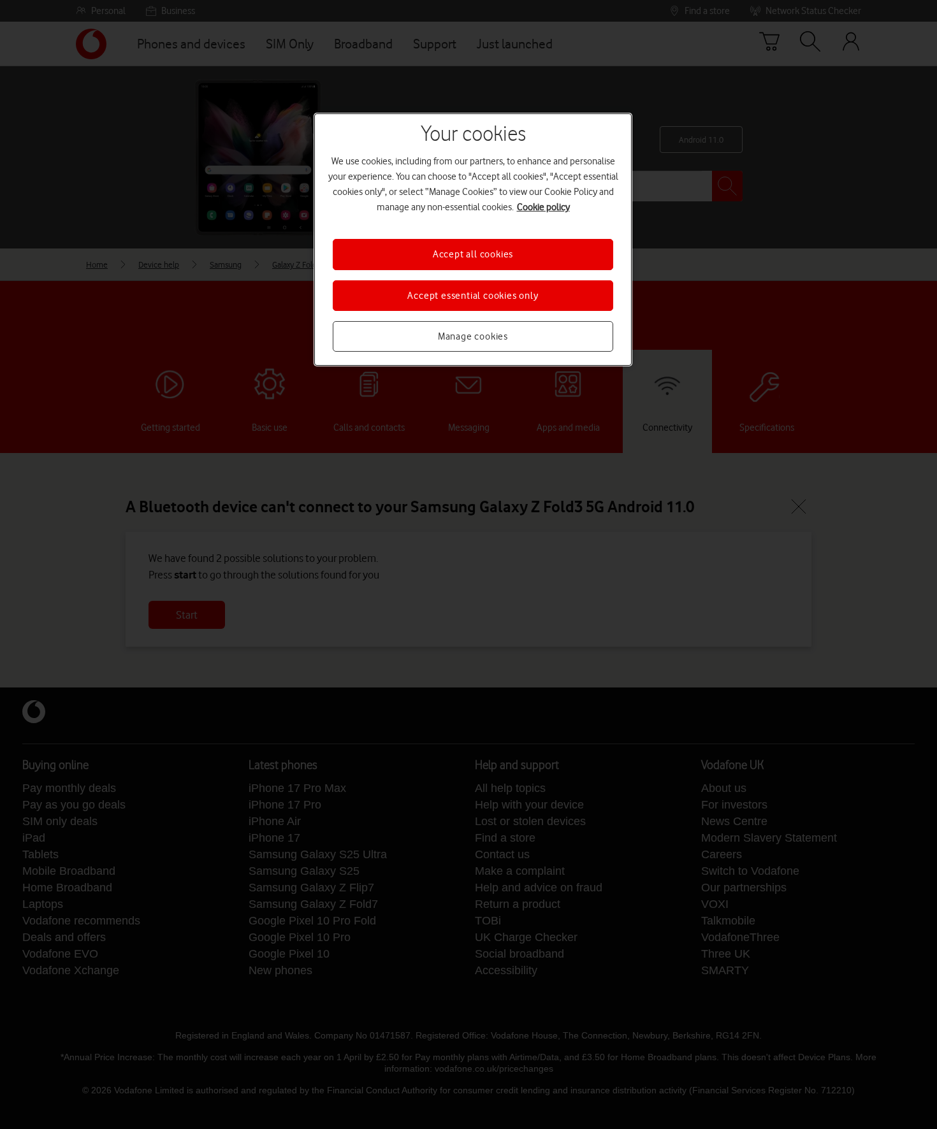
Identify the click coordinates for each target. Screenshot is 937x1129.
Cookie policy (543, 207)
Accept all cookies (473, 254)
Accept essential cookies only (472, 295)
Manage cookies (473, 336)
